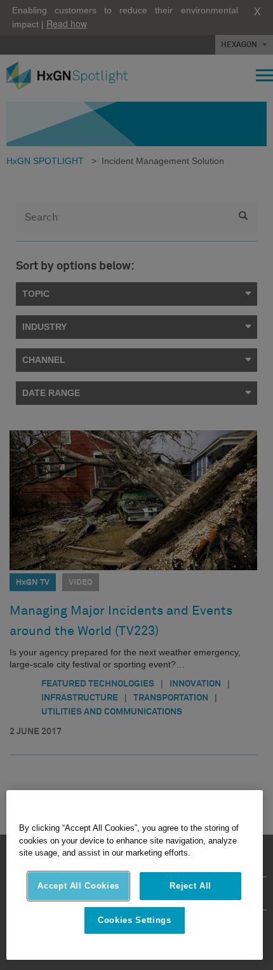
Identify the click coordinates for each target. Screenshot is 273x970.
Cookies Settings (134, 920)
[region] (134, 875)
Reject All (190, 886)
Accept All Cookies (78, 886)
